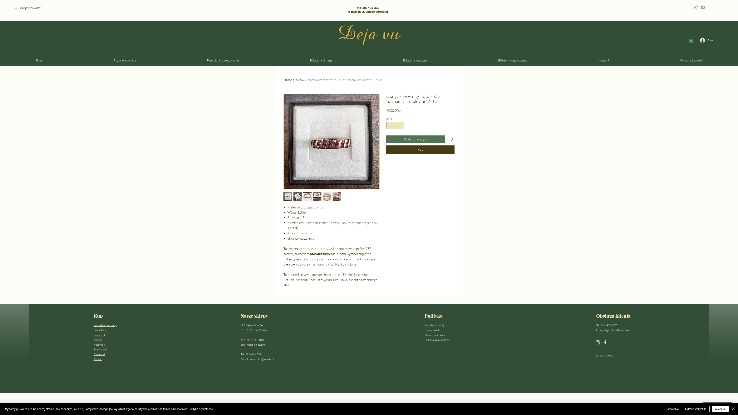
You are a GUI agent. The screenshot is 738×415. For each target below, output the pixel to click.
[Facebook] (703, 7)
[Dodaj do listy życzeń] (451, 139)
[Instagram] (696, 7)
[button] (691, 40)
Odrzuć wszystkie (695, 409)
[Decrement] (389, 125)
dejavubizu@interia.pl (261, 359)
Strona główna (293, 80)
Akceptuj (720, 409)
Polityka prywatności (201, 409)
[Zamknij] (733, 409)
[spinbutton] (395, 125)
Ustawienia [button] (672, 409)
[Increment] (401, 125)
